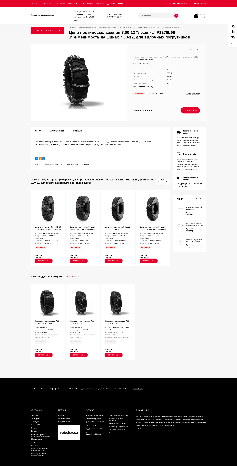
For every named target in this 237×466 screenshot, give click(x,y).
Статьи (33, 442)
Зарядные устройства (93, 425)
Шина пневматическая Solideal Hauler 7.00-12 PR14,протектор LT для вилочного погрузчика (82, 229)
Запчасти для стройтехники (118, 427)
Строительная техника (117, 430)
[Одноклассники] (40, 158)
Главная (34, 4)
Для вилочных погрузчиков (78, 164)
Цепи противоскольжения (55, 164)
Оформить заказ (64, 422)
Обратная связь (36, 439)
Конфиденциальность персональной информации (40, 435)
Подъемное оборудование (118, 416)
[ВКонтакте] (36, 158)
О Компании (46, 4)
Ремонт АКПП (87, 4)
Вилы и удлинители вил (117, 424)
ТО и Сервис (60, 4)
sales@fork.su (138, 389)
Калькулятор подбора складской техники (38, 454)
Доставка (111, 4)
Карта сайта (35, 445)
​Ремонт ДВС (73, 4)
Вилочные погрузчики (116, 433)
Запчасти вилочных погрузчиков (116, 419)
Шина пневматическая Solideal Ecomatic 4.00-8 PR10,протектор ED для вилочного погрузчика (153, 229)
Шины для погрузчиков (93, 419)
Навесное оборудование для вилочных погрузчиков (96, 434)
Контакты (100, 4)
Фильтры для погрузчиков (94, 416)
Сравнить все (71, 276)
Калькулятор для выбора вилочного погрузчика (39, 449)
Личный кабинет (64, 419)
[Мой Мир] (43, 158)
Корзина (61, 416)
